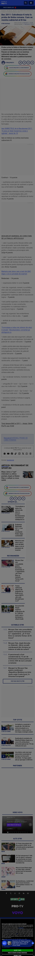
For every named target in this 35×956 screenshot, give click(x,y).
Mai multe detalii (21, 927)
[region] (17, 937)
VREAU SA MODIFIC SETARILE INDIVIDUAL (17, 952)
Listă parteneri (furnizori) (6, 947)
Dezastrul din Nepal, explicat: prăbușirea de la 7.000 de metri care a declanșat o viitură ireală (21, 943)
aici (17, 933)
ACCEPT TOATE (17, 950)
